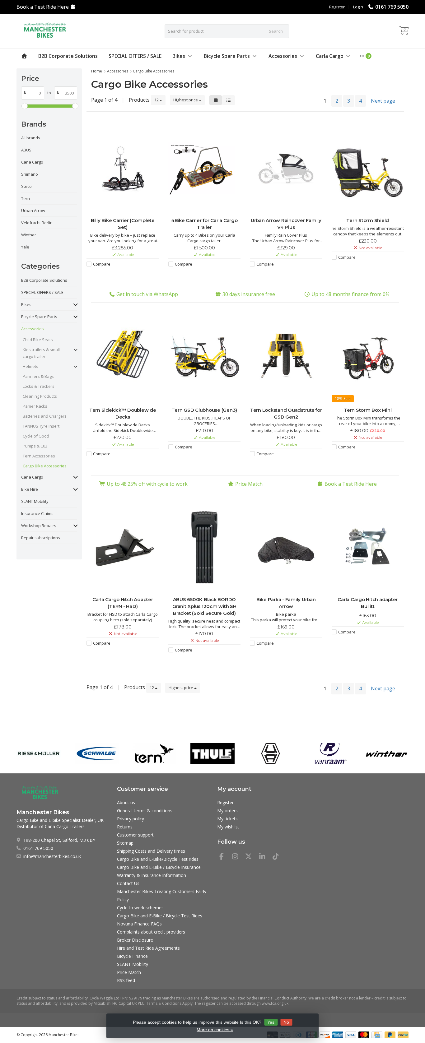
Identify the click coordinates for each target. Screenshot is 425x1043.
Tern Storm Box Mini (367, 410)
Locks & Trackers (38, 386)
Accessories (283, 56)
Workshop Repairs (38, 525)
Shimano (29, 174)
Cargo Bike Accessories (45, 466)
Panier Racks (35, 406)
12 (157, 100)
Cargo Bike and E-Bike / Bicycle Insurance (159, 867)
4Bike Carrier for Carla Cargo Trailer (204, 223)
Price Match (249, 483)
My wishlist (228, 827)
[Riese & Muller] (38, 753)
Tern (25, 198)
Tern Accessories (39, 456)
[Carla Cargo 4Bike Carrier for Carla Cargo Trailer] (204, 168)
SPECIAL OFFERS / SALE (135, 56)
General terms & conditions (144, 811)
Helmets (30, 366)
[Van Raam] (328, 753)
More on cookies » (215, 1029)
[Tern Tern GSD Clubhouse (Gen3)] (204, 358)
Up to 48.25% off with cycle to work (147, 483)
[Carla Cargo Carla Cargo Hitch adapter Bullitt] (368, 547)
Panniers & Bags (38, 376)
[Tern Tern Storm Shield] (368, 168)
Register (337, 7)
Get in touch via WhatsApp (147, 294)
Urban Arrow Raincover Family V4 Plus (286, 223)
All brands (30, 138)
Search (276, 31)
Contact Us (128, 883)
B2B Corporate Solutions (68, 56)
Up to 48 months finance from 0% (350, 294)
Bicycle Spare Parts (227, 56)
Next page (383, 100)
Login (358, 7)
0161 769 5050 (392, 6)
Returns (125, 827)
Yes (270, 1022)
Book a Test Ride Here (42, 6)
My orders (227, 811)
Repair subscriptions (40, 537)
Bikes (178, 56)
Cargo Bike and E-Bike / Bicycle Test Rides (159, 916)
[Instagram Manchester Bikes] (238, 857)
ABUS (26, 150)
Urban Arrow (33, 210)
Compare (101, 264)
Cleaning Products (40, 396)
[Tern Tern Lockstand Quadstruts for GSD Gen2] (286, 358)
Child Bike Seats (38, 339)
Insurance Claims (37, 513)
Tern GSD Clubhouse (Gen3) (204, 410)
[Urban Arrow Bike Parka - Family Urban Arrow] (286, 547)
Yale (25, 247)
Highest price (186, 100)
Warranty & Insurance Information (151, 875)
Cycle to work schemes (140, 908)
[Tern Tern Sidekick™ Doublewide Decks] (122, 358)
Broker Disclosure (135, 940)
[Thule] (212, 753)
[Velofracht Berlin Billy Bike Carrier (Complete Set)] (122, 168)
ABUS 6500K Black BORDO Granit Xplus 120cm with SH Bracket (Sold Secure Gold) (204, 606)
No (286, 1022)
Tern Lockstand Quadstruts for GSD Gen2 (286, 413)
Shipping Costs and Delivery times (151, 851)
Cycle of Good (36, 436)
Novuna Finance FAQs (139, 924)
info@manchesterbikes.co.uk (52, 856)
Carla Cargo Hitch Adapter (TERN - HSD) (122, 602)
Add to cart (119, 275)
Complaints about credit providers (151, 932)
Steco (26, 186)
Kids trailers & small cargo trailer (41, 353)
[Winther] (387, 753)
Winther (28, 235)
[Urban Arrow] (270, 753)
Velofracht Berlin (37, 222)
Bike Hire (29, 489)
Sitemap (125, 843)
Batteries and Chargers (45, 416)
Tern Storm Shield (367, 220)
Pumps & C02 (35, 446)
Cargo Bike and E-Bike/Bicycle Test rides (157, 859)
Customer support (135, 835)
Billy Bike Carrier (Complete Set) (123, 223)
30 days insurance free (248, 294)
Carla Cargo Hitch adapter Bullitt (368, 602)
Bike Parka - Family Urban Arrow (286, 602)
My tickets (227, 819)
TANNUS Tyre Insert (41, 426)
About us (126, 802)
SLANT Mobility (35, 501)
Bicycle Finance (132, 956)
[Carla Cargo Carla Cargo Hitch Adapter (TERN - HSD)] (122, 547)
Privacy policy (130, 819)
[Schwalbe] (97, 753)
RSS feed (126, 980)
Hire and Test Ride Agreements (148, 948)
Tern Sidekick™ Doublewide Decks (122, 413)
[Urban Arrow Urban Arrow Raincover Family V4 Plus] (286, 168)
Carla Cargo (329, 56)
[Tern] (154, 753)
